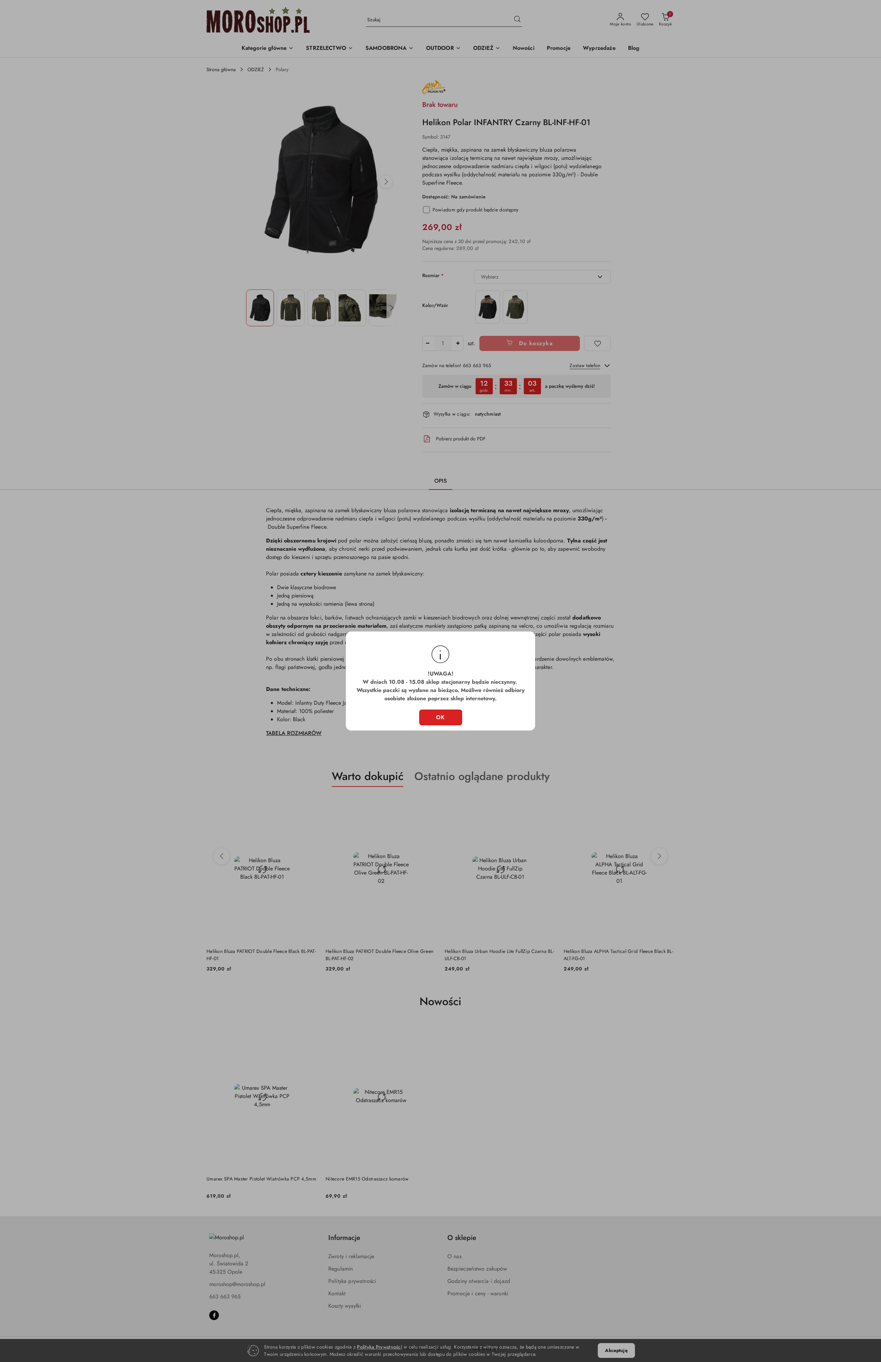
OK (440, 717)
